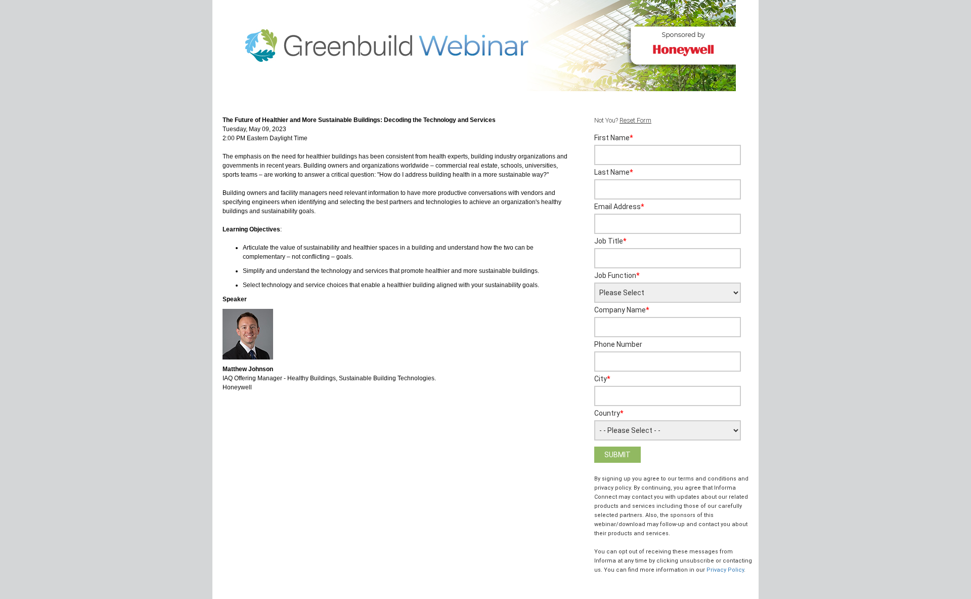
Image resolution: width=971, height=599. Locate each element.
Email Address (619, 207)
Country (608, 413)
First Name (613, 138)
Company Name (621, 310)
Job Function (616, 275)
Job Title (610, 241)
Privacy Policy (725, 570)
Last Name (613, 172)
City (602, 379)
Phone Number (618, 344)
